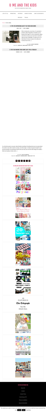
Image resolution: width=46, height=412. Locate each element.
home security (25, 45)
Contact (23, 390)
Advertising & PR (23, 396)
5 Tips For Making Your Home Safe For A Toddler (23, 49)
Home (3, 22)
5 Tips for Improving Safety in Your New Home (23, 26)
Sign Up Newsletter (23, 402)
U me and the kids (23, 5)
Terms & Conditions (23, 399)
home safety (20, 45)
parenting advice (24, 155)
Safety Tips (31, 45)
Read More (28, 409)
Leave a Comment (26, 28)
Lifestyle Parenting (34, 44)
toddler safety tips (31, 155)
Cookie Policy (23, 393)
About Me (23, 387)
